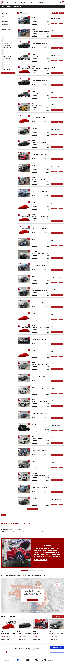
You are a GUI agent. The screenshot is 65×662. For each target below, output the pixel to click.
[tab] (25, 570)
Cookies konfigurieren (32, 599)
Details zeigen (50, 660)
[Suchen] (61, 2)
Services (23, 2)
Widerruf (57, 653)
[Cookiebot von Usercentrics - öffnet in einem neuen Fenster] (6, 660)
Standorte (31, 2)
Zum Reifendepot (28, 560)
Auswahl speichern (57, 650)
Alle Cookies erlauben (57, 647)
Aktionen (41, 2)
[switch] (27, 660)
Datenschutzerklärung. (33, 656)
